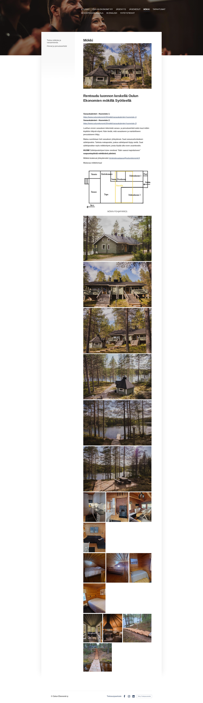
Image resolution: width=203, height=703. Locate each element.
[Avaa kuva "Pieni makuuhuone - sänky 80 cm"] (140, 568)
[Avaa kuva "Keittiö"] (94, 507)
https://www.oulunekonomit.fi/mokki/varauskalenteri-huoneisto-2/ (110, 123)
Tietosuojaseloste (114, 696)
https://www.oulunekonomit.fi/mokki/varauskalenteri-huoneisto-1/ (110, 117)
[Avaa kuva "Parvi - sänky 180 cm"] (117, 568)
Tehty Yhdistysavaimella (144, 696)
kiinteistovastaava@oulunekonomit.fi (124, 158)
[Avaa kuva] (117, 238)
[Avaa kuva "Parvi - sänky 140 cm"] (94, 568)
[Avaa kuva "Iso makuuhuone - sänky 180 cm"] (94, 598)
